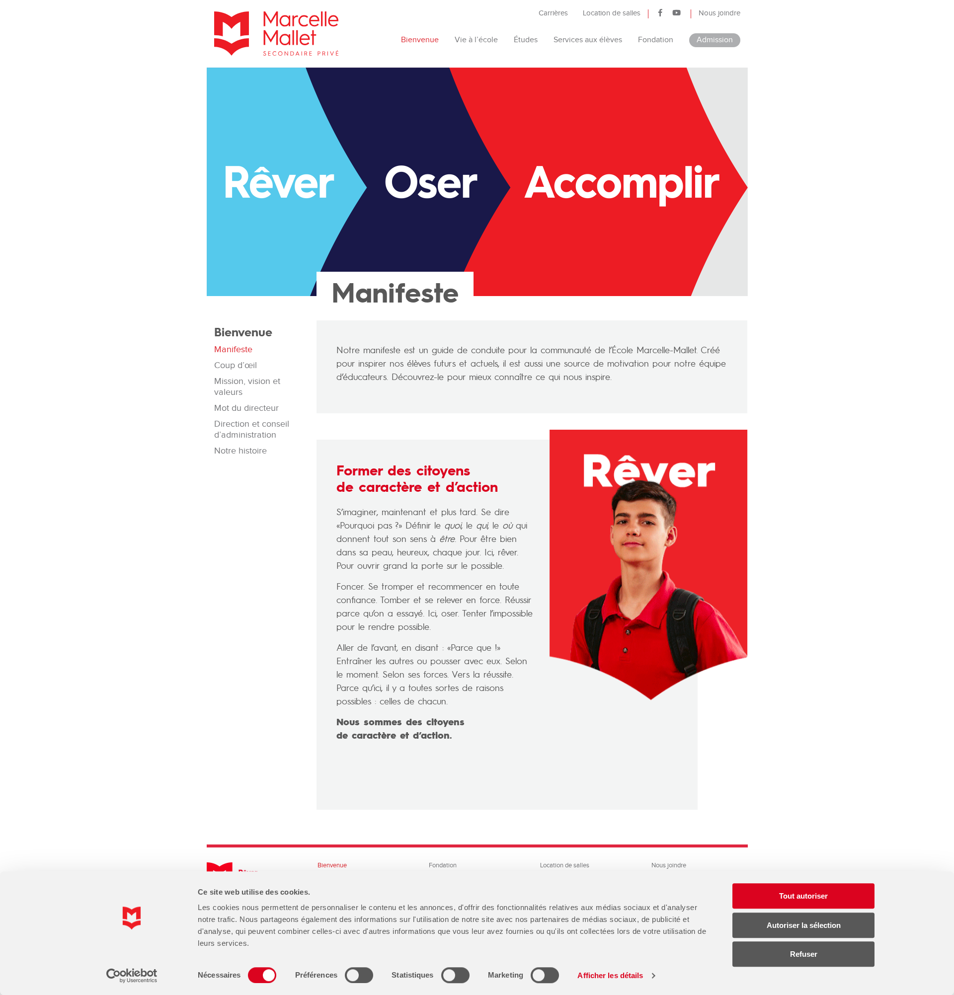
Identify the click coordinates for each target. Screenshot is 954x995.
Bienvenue (420, 40)
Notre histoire (240, 451)
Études (526, 40)
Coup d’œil (235, 365)
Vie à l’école (476, 40)
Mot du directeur (246, 408)
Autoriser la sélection (804, 925)
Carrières (553, 13)
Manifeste (233, 349)
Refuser (803, 954)
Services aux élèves (588, 40)
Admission (715, 40)
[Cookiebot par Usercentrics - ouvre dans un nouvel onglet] (131, 975)
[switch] (359, 975)
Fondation (655, 40)
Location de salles (611, 13)
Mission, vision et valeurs (247, 386)
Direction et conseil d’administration (251, 429)
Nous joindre (719, 13)
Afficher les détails (610, 975)
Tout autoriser (803, 896)
